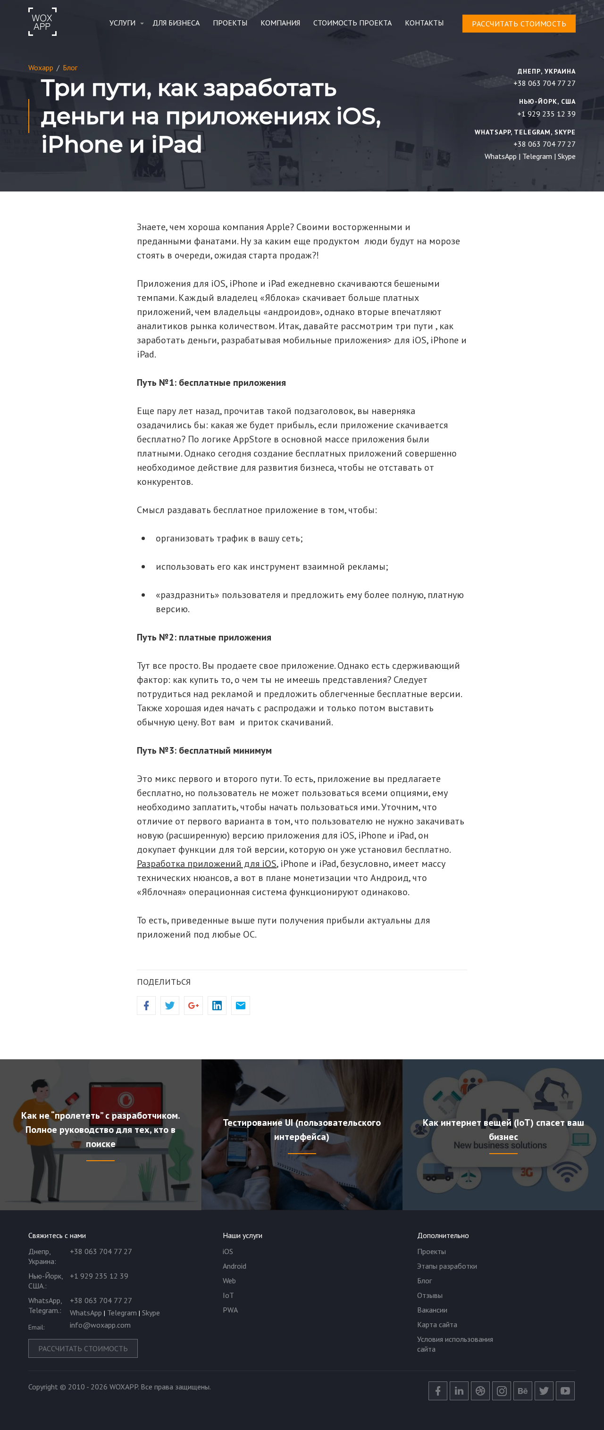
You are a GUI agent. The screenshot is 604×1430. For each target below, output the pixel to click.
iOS (228, 1251)
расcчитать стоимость (519, 23)
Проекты (230, 22)
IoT (228, 1295)
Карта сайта (437, 1324)
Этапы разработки (447, 1266)
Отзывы (430, 1295)
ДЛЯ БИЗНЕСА (176, 22)
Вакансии (432, 1309)
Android (234, 1266)
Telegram (537, 156)
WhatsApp (501, 156)
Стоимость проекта (352, 22)
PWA (230, 1309)
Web (229, 1280)
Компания (280, 22)
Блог (424, 1280)
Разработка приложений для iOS (207, 863)
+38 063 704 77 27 (544, 83)
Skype (567, 156)
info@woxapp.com (100, 1325)
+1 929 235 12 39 (546, 113)
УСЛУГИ (122, 22)
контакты (424, 22)
